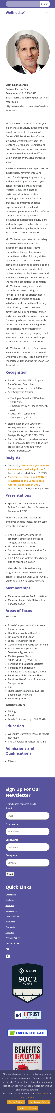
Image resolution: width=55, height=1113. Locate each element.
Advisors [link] (10, 900)
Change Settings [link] (16, 1102)
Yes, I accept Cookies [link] (39, 1102)
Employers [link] (11, 895)
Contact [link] (10, 932)
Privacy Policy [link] (13, 938)
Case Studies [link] (12, 916)
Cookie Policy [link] (41, 1093)
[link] (15, 13)
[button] (46, 13)
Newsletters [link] (11, 911)
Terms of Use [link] (12, 943)
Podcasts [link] (10, 927)
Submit (10, 874)
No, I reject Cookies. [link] (27, 1108)
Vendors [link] (10, 905)
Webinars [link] (10, 921)
